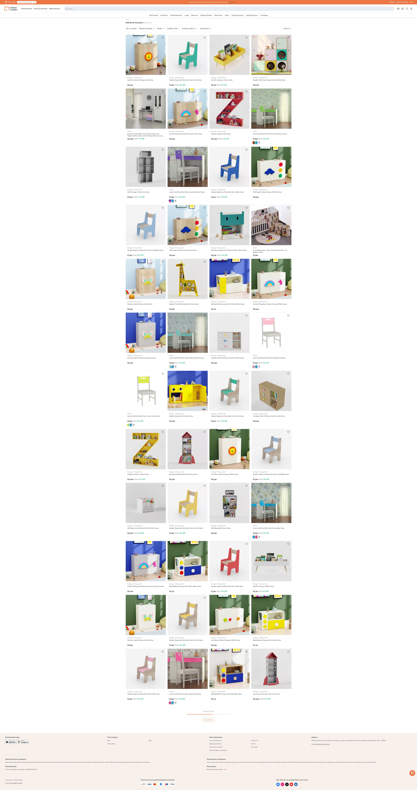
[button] (34, 2)
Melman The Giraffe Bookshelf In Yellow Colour (183, 304)
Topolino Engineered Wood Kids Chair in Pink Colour (143, 694)
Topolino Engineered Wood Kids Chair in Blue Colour (227, 192)
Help (411, 2)
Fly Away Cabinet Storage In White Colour (140, 640)
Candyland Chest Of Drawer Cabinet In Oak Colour (269, 416)
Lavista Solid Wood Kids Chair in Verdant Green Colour (270, 134)
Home (127, 20)
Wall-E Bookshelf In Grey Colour (221, 528)
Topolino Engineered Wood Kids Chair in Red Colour (227, 586)
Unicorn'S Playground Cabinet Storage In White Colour (270, 304)
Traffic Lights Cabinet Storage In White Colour (267, 192)
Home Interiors (26, 9)
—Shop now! (231, 2)
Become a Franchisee (402, 2)
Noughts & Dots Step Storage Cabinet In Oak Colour (269, 80)
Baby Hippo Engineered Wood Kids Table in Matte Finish (229, 250)
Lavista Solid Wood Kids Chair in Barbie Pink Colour (185, 694)
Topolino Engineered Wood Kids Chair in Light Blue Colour (145, 250)
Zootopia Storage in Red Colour (221, 134)
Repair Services (54, 9)
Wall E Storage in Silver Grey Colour (138, 192)
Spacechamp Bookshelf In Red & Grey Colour (183, 474)
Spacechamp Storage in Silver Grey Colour (266, 694)
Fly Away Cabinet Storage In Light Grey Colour (141, 358)
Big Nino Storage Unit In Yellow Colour (181, 416)
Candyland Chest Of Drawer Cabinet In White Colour (227, 358)
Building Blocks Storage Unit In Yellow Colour (267, 640)
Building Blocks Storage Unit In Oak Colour (224, 752)
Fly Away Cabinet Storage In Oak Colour (139, 304)
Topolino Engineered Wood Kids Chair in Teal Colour (185, 80)
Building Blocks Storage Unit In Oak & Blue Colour (226, 694)
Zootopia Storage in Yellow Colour (138, 474)
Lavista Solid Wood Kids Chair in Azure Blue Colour (269, 528)
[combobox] (26, 2)
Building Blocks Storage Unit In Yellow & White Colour (227, 304)
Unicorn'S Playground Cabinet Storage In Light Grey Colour (145, 586)
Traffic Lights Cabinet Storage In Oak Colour (183, 250)
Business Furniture (40, 9)
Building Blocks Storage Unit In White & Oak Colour (269, 752)
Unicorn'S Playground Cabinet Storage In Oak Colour (185, 134)
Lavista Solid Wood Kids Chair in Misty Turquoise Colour (186, 358)
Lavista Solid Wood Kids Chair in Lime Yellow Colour (143, 416)
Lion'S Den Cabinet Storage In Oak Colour (140, 80)
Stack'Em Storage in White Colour (263, 586)
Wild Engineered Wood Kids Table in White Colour (143, 528)
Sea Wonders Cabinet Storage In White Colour (225, 640)
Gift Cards (392, 2)
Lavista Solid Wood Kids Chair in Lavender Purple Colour (187, 192)
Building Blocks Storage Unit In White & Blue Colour (185, 586)
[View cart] (411, 8)
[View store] (398, 8)
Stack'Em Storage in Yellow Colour (222, 80)
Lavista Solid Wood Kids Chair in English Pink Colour (269, 358)
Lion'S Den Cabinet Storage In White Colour (224, 474)
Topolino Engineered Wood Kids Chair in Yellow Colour (186, 528)
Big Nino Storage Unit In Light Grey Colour (182, 752)
